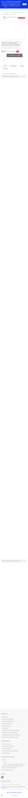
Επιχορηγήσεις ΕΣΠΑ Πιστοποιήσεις (10, 737)
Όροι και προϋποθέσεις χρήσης (9, 732)
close (24, 4)
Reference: (13, 47)
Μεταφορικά (5, 728)
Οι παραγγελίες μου (7, 744)
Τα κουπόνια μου (6, 753)
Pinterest (5, 68)
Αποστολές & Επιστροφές (8, 721)
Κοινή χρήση (13, 66)
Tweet (5, 66)
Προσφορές (5, 717)
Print (3, 60)
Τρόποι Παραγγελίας (7, 723)
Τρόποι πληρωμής (6, 726)
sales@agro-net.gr (9, 770)
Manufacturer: (4, 47)
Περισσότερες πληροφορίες (9, 73)
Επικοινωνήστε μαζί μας (7, 719)
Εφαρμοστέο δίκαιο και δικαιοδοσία (10, 730)
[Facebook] (2, 777)
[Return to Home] (1, 12)
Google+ (22, 66)
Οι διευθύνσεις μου (6, 748)
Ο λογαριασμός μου (5, 741)
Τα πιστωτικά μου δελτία (8, 746)
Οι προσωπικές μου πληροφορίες (10, 750)
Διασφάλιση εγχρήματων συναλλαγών (11, 735)
